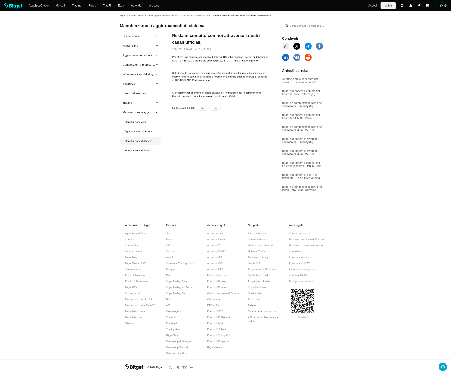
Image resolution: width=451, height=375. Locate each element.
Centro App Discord (177, 347)
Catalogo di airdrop (176, 353)
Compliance (295, 251)
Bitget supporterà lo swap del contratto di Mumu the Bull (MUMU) (300, 152)
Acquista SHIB (215, 269)
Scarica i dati (255, 293)
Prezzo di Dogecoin (218, 341)
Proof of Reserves (135, 275)
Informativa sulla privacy (302, 269)
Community (131, 245)
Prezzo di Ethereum (218, 287)
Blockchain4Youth (135, 311)
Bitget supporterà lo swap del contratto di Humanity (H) (300, 140)
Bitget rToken (214, 347)
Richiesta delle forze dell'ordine (306, 239)
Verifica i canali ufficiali (260, 245)
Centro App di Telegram (179, 341)
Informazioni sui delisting (138, 74)
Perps (169, 239)
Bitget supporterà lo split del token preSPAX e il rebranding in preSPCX (302, 176)
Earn (168, 275)
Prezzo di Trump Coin (219, 335)
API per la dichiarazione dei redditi (263, 319)
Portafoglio (172, 323)
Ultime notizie (131, 36)
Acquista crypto (215, 233)
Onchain (170, 251)
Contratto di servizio (300, 233)
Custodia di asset (257, 287)
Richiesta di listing (258, 257)
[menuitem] (140, 36)
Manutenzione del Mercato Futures (140, 150)
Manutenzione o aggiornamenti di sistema (158, 15)
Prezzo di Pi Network (218, 317)
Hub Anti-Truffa (256, 251)
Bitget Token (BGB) (135, 263)
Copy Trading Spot (176, 281)
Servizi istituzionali (134, 93)
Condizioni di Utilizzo (300, 275)
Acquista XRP (214, 257)
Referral (252, 305)
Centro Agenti (173, 311)
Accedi (372, 5)
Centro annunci (133, 269)
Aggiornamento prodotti (137, 55)
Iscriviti (388, 5)
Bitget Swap (172, 335)
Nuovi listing (130, 45)
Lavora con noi (133, 251)
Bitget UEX (131, 287)
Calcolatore (213, 299)
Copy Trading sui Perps (179, 287)
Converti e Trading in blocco (181, 263)
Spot (168, 233)
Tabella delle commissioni (262, 311)
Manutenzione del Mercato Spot (196, 15)
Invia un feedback (258, 233)
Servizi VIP (254, 263)
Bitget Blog (131, 257)
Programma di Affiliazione (262, 269)
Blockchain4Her (134, 317)
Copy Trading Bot (176, 293)
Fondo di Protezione (136, 281)
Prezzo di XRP (215, 311)
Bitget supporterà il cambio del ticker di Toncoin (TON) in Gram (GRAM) (301, 164)
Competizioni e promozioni (139, 64)
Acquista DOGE (216, 251)
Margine (170, 269)
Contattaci (130, 239)
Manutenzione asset (136, 121)
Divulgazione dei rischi (301, 281)
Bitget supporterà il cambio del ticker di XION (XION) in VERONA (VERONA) (301, 116)
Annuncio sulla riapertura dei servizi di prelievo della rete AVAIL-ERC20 (300, 81)
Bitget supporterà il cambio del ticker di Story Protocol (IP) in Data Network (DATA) (301, 92)
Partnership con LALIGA (138, 299)
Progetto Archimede (259, 281)
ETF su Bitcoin (215, 305)
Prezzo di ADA (215, 323)
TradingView (173, 329)
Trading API (130, 102)
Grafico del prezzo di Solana (223, 293)
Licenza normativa (299, 257)
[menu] (140, 94)
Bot (168, 299)
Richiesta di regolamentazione (306, 245)
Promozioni (254, 299)
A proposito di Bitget (136, 233)
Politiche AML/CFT (299, 263)
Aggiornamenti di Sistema (139, 131)
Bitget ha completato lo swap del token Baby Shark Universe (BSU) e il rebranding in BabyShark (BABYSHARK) (302, 188)
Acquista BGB (215, 263)
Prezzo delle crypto (217, 275)
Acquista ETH (214, 245)
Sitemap (129, 323)
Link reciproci (132, 293)
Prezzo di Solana (216, 329)
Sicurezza (129, 83)
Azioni (169, 257)
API (168, 305)
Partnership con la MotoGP (140, 305)
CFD (168, 245)
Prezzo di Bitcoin (216, 281)
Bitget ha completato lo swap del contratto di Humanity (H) (302, 104)
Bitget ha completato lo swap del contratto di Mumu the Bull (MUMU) (302, 128)
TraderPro (171, 317)
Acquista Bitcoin (216, 239)
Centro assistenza (258, 239)
